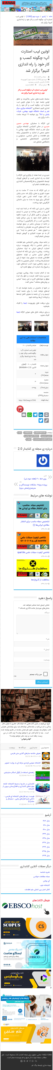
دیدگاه (47, 612)
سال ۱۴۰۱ (46, 825)
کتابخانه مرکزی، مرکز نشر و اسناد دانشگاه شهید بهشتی (33, 110)
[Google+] (32, 1061)
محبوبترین (45, 747)
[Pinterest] (24, 1061)
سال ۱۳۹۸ (46, 838)
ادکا (41, 114)
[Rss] (36, 1061)
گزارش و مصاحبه (33, 82)
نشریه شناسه (45, 872)
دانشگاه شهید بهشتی (31, 436)
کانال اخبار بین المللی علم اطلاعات (37, 889)
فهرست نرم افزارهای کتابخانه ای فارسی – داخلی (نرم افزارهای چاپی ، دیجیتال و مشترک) (19, 799)
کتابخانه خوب (45, 885)
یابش (29, 439)
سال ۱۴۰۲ (46, 820)
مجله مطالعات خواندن (41, 876)
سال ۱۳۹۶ (46, 847)
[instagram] (21, 1061)
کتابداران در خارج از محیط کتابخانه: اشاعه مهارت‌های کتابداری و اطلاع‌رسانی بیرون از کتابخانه (18, 786)
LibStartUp (40, 432)
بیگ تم (34, 1065)
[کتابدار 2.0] (27, 6)
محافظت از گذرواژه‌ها (40, 580)
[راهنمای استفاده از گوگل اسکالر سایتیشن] (43, 776)
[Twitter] (27, 1061)
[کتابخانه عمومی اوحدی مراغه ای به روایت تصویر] (46, 765)
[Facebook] (30, 1061)
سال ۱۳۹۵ (46, 851)
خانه (50, 16)
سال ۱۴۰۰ (46, 829)
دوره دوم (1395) (32, 16)
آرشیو (44, 16)
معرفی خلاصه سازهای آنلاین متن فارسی (25, 753)
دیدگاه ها (22, 747)
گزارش (42, 82)
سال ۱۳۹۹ (46, 834)
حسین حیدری (46, 436)
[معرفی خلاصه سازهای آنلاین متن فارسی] (46, 756)
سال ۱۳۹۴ (46, 855)
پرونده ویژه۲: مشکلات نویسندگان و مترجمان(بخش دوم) (33, 485)
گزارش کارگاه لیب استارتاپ (42, 439)
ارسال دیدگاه (43, 85)
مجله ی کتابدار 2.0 (40, 77)
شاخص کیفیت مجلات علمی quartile (33, 552)
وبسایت (46, 660)
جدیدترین (33, 747)
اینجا (25, 303)
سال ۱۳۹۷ (46, 842)
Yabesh (28, 432)
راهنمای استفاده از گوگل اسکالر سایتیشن (19, 772)
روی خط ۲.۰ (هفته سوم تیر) (35, 478)
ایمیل (46, 649)
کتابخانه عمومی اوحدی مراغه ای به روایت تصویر (23, 763)
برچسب (12, 747)
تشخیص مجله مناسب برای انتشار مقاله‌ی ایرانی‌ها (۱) (35, 523)
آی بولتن (46, 881)
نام (47, 639)
